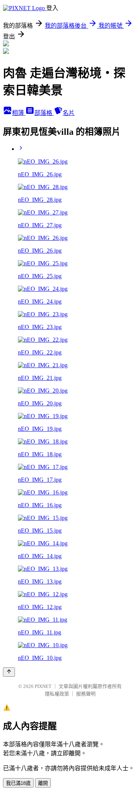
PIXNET (43, 686)
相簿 (18, 113)
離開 (43, 783)
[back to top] (9, 672)
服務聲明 (86, 694)
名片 (69, 113)
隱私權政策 (57, 694)
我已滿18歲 (18, 783)
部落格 (44, 113)
